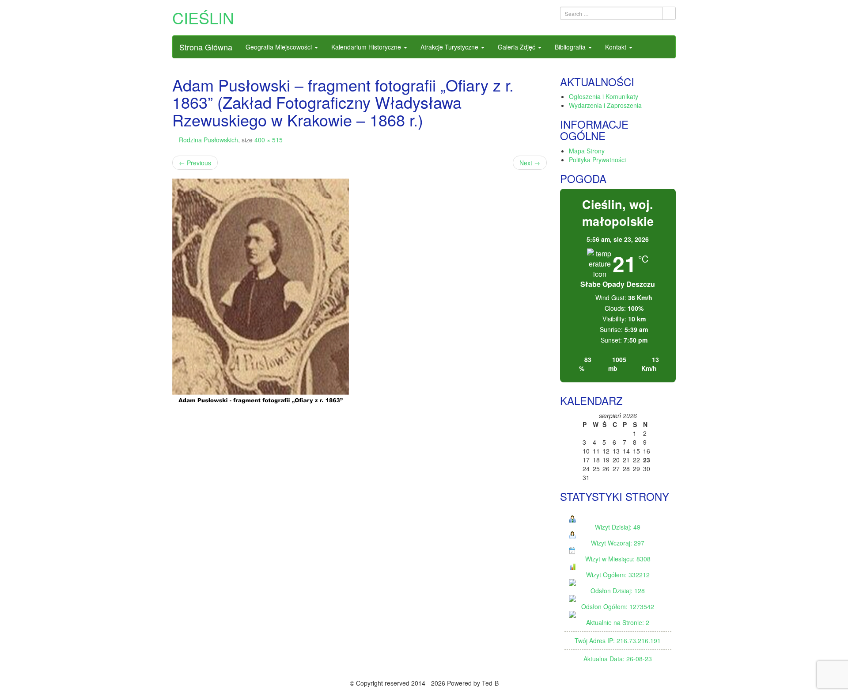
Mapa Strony (587, 150)
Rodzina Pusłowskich (208, 139)
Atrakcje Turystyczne (450, 46)
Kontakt (616, 46)
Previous (195, 162)
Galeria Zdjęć (517, 46)
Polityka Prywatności (597, 159)
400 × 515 (268, 139)
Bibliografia (571, 46)
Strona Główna (205, 47)
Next (529, 162)
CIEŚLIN (203, 17)
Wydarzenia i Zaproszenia (605, 105)
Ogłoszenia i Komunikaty (603, 96)
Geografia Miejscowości (280, 46)
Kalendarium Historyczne (367, 46)
